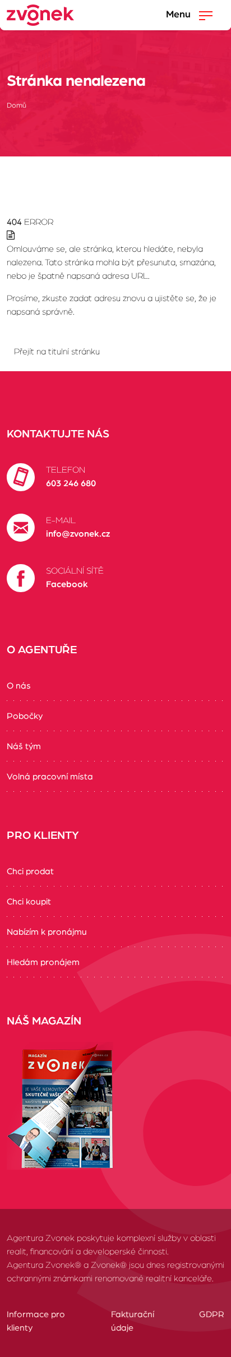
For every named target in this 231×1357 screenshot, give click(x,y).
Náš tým (24, 746)
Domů (16, 105)
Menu (179, 15)
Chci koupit (29, 901)
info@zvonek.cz (78, 533)
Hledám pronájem (43, 962)
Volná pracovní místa (50, 776)
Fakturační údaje (132, 1321)
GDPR (211, 1314)
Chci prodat (30, 871)
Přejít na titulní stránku (57, 351)
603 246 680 (71, 483)
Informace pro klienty (36, 1321)
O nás (19, 685)
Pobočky (25, 716)
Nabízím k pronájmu (47, 931)
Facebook (67, 584)
